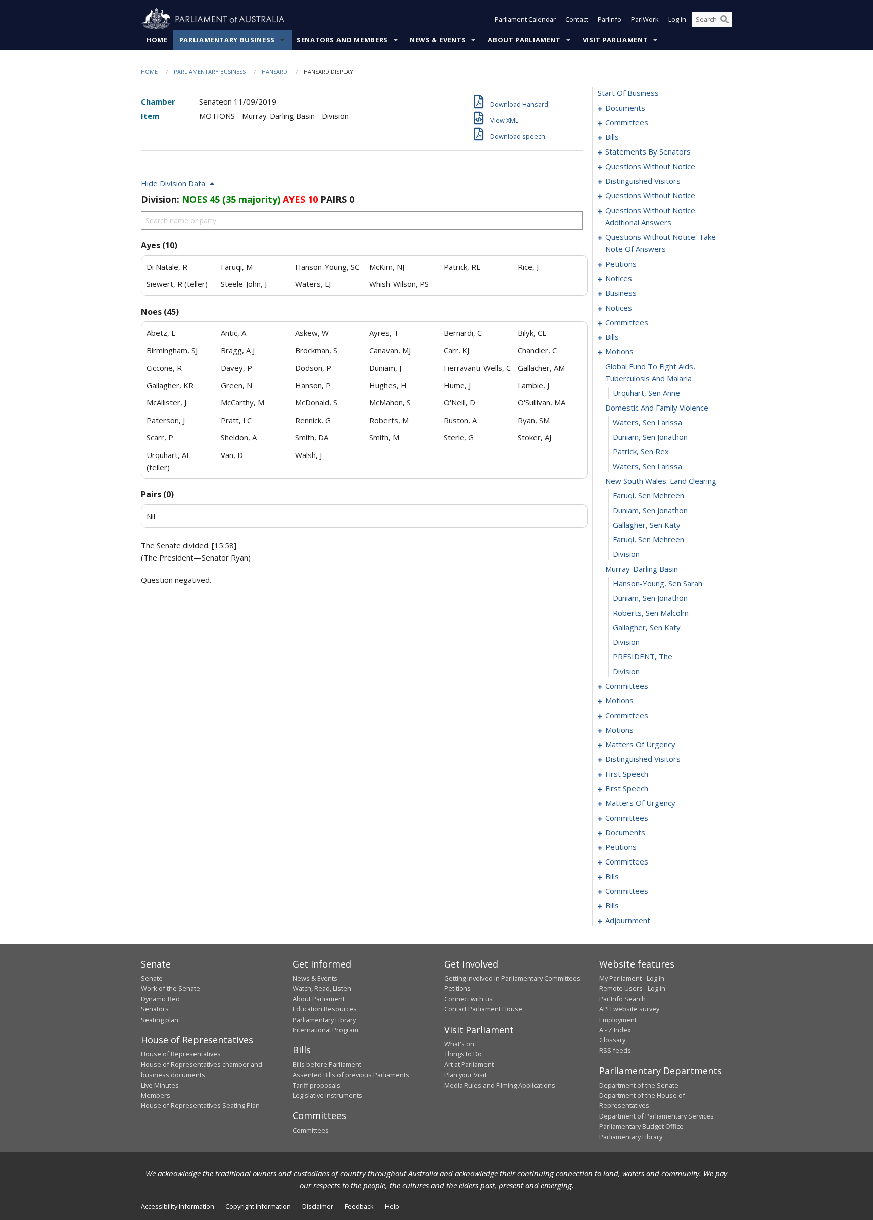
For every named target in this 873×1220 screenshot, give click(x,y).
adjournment (627, 920)
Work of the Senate (170, 988)
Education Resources (325, 1008)
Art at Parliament (469, 1064)
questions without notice (650, 166)
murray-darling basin (641, 569)
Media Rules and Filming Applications (499, 1085)
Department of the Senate (638, 1085)
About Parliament (524, 39)
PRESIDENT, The (642, 656)
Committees (311, 1130)
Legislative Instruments (327, 1095)
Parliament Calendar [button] (525, 19)
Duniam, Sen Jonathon (650, 437)
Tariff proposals (317, 1085)
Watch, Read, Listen (322, 988)
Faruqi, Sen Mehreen (648, 495)
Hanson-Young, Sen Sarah (657, 583)
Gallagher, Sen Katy (647, 525)
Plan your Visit (465, 1074)
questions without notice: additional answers (651, 216)
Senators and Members (342, 39)
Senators (155, 1008)
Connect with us (468, 998)
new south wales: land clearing (660, 481)
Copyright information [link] (258, 1206)
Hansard (274, 71)
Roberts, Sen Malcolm (651, 612)
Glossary (612, 1039)
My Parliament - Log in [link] (631, 978)
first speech (626, 774)
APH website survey (629, 1008)
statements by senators (648, 151)
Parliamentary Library (324, 1019)
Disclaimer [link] (317, 1206)
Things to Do (463, 1053)
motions (619, 351)
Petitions (457, 988)
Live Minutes (160, 1085)
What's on (459, 1043)
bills (612, 137)
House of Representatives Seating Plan (200, 1105)
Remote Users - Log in (632, 988)
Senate (152, 978)
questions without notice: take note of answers (660, 243)
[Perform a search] (724, 19)
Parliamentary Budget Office (641, 1126)
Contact (576, 19)
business (621, 293)
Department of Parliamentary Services (656, 1116)
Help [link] (392, 1206)
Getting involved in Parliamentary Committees (512, 978)
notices (618, 278)
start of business (628, 93)
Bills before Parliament (327, 1064)
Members (155, 1095)
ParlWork (645, 19)
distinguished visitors (643, 181)
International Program (325, 1029)
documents (625, 108)
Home (157, 39)
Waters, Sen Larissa (647, 422)
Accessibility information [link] (177, 1206)
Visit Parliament (615, 39)
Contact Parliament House (483, 1008)
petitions (621, 264)
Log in (677, 19)
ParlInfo (609, 19)
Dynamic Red (160, 998)
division (626, 554)
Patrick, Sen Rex (641, 451)
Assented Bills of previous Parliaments (351, 1074)
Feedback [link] (359, 1206)
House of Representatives (181, 1053)
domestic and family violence (656, 407)
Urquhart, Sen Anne (646, 393)
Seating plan (159, 1019)
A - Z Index (615, 1029)
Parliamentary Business (227, 39)
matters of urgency (640, 744)
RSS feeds (615, 1050)
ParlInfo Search (622, 998)
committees (626, 122)
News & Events (438, 39)
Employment (618, 1019)
